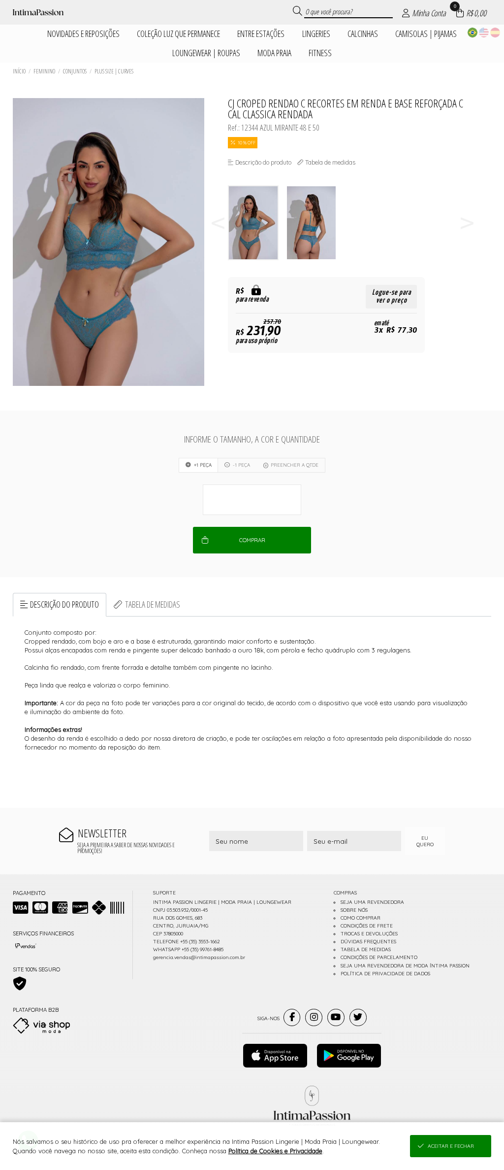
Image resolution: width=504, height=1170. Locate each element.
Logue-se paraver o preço (391, 296)
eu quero (425, 841)
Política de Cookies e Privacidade (275, 1151)
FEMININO (44, 71)
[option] (257, 223)
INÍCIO (19, 71)
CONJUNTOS (75, 71)
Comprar (252, 540)
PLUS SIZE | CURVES (113, 71)
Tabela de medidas (152, 604)
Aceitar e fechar (451, 1146)
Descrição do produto (64, 604)
